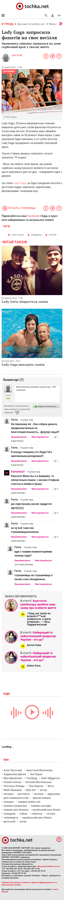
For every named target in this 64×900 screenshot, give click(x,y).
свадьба (36, 234)
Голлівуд (31, 778)
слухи (52, 234)
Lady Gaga (19, 183)
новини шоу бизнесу (16, 809)
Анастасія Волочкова (39, 770)
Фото (51, 786)
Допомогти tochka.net (31, 24)
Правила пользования (11, 882)
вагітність (24, 794)
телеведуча (11, 817)
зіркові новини (41, 797)
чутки (22, 821)
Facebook (33, 216)
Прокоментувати (19, 437)
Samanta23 (18, 471)
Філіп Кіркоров (13, 790)
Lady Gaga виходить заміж (23, 364)
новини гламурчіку (15, 805)
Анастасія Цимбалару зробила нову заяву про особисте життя (38, 604)
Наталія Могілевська (38, 782)
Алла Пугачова (13, 770)
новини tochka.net (29, 801)
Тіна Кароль (36, 786)
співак (23, 813)
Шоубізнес (9, 71)
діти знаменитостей (16, 797)
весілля (38, 794)
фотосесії (9, 821)
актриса (9, 794)
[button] (52, 15)
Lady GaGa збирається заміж (25, 301)
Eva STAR (17, 55)
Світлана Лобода (14, 786)
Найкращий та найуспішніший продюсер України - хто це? (38, 636)
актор (43, 790)
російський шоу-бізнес (47, 809)
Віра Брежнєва (13, 778)
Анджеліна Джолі (15, 774)
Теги (6, 759)
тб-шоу (50, 813)
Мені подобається (40, 437)
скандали (9, 813)
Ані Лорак (36, 774)
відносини (54, 794)
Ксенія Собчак (12, 782)
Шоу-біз (31, 790)
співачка (37, 813)
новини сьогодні (41, 805)
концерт (9, 801)
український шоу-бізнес (37, 817)
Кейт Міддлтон (50, 778)
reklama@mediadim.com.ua (48, 866)
